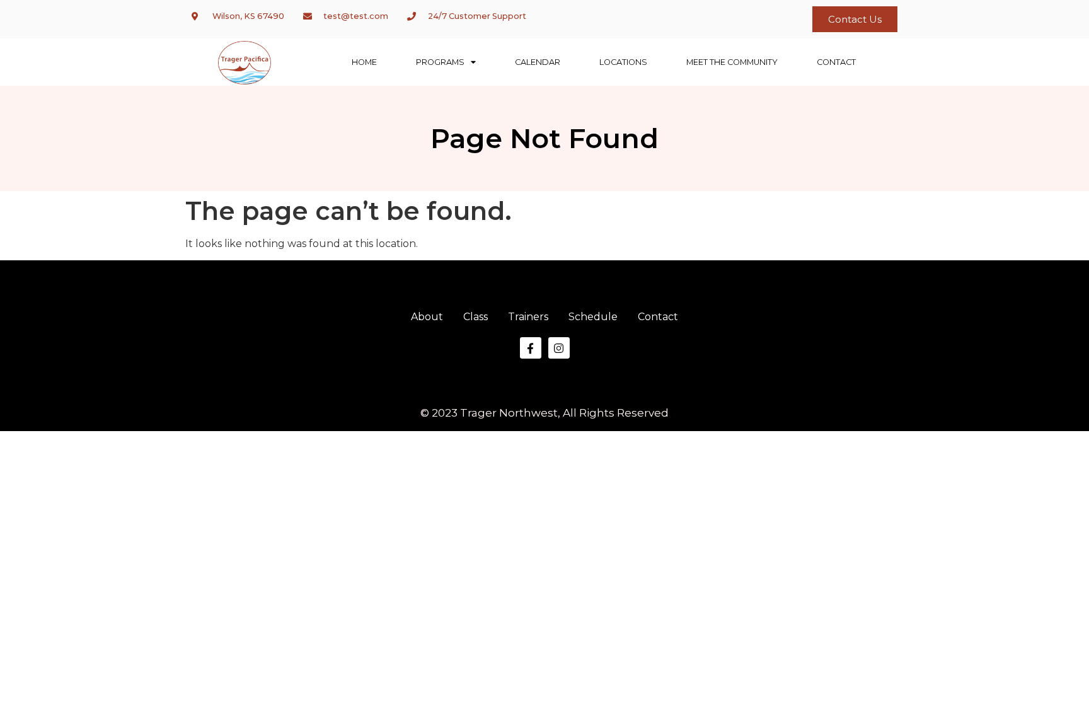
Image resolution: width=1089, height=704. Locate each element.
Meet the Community (732, 62)
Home (364, 62)
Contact (836, 62)
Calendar (537, 62)
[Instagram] (559, 348)
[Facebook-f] (530, 348)
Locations (623, 62)
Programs (440, 62)
